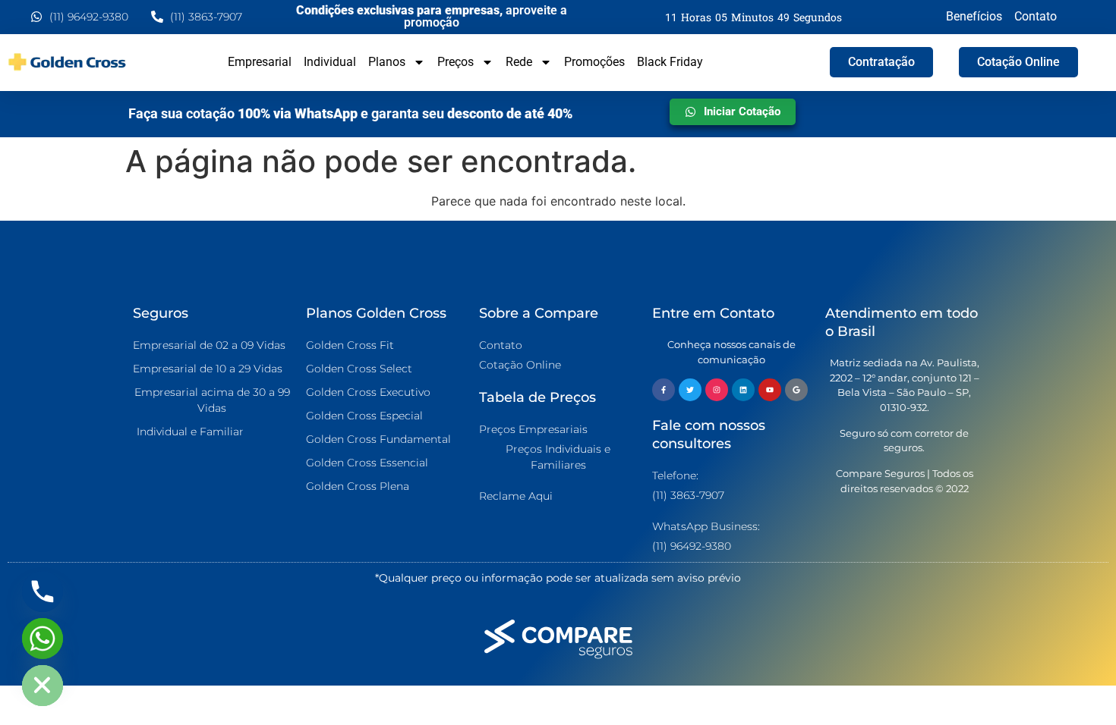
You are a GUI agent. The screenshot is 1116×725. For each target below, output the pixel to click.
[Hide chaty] (42, 685)
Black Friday (670, 62)
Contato (1035, 16)
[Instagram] (716, 389)
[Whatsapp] (42, 638)
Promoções (594, 62)
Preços (455, 62)
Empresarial (260, 62)
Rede (519, 62)
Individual (330, 62)
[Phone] (42, 591)
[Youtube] (769, 389)
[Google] (796, 389)
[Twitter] (690, 389)
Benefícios (974, 16)
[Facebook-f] (663, 389)
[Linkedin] (743, 389)
